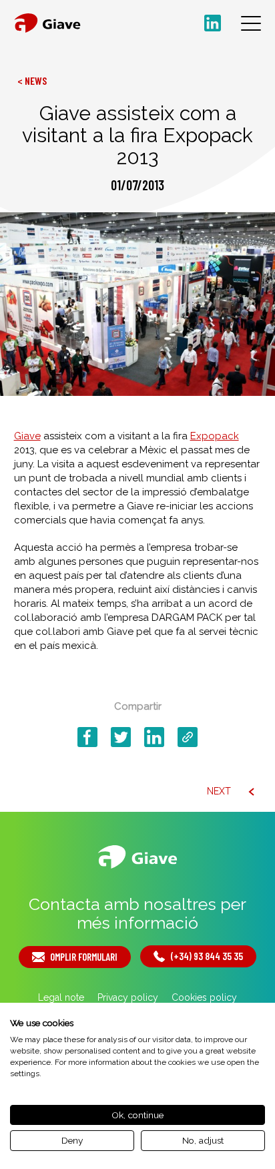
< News (32, 80)
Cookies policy (204, 997)
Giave (27, 436)
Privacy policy (127, 997)
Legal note (61, 997)
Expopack (214, 436)
